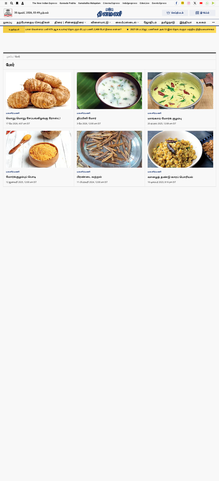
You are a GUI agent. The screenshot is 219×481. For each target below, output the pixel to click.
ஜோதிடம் (150, 22)
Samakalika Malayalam (89, 3)
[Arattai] (183, 3)
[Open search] (11, 3)
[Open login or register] (22, 3)
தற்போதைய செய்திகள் (33, 22)
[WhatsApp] (207, 3)
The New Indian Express (44, 3)
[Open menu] (6, 3)
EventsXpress (159, 3)
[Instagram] (189, 3)
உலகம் (201, 22)
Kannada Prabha (68, 3)
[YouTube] (201, 3)
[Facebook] (176, 3)
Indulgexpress (130, 3)
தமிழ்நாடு (168, 22)
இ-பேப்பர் (204, 12)
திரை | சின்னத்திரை (69, 22)
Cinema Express (111, 3)
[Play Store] (213, 3)
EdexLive (144, 3)
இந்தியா (186, 22)
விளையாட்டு (99, 22)
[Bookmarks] (17, 3)
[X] (195, 3)
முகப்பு (7, 22)
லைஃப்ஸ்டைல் (126, 22)
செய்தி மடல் (177, 12)
